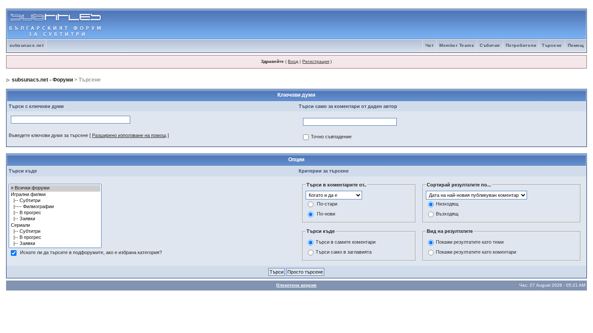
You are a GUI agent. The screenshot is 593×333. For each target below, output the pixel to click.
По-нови (326, 214)
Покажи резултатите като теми (470, 242)
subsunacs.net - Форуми (42, 80)
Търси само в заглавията (344, 252)
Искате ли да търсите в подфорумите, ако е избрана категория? (91, 252)
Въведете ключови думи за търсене (48, 135)
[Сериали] (55, 225)
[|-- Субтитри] (55, 201)
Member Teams (456, 45)
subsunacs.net (27, 45)
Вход (293, 61)
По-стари (327, 204)
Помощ (576, 45)
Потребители (521, 45)
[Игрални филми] (55, 195)
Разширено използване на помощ (129, 135)
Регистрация (315, 61)
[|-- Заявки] (55, 219)
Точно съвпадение (331, 137)
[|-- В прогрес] (55, 213)
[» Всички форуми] (55, 188)
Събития (490, 45)
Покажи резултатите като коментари (476, 252)
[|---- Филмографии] (55, 207)
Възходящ (447, 214)
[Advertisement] (484, 24)
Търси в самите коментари (346, 242)
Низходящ (447, 204)
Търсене (552, 45)
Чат (429, 45)
